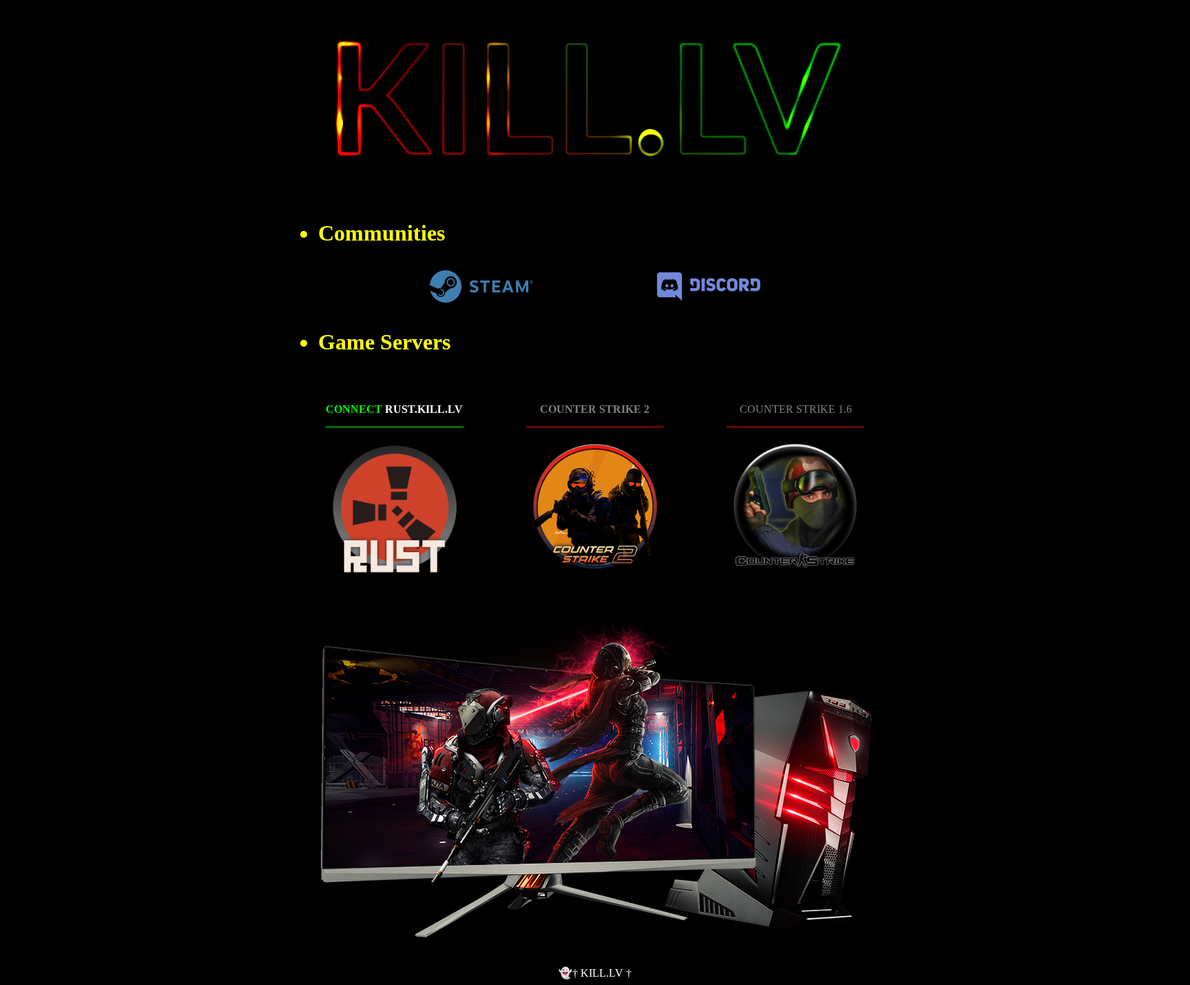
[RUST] (394, 507)
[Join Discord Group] (708, 297)
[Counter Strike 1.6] (795, 507)
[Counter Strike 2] (595, 507)
